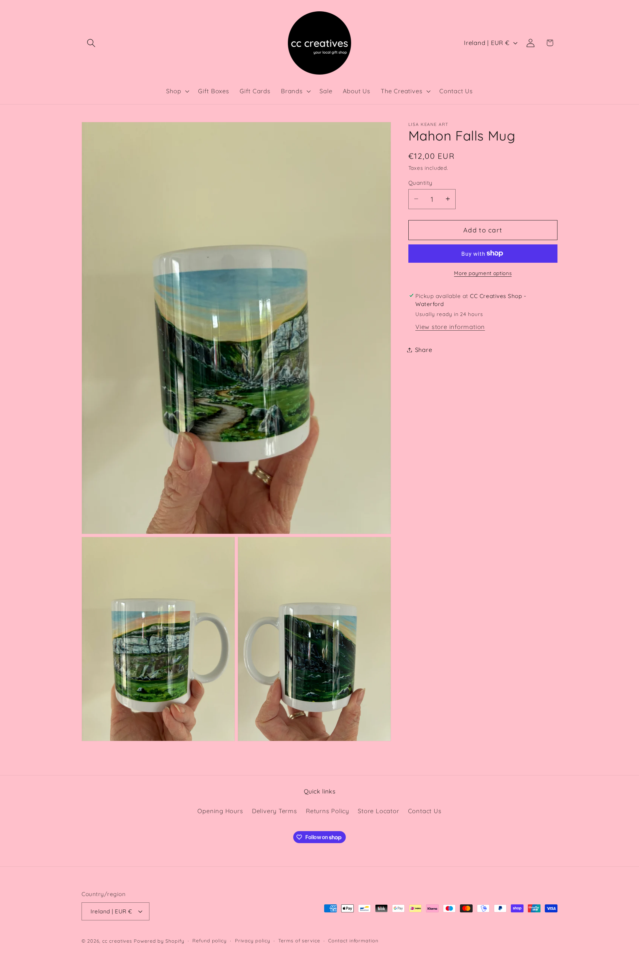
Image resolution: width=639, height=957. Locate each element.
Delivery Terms (274, 811)
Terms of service (299, 941)
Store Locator (378, 811)
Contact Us (425, 811)
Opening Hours (220, 811)
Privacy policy (252, 941)
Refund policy (209, 941)
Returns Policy (327, 811)
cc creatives (117, 941)
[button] (91, 42)
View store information (450, 326)
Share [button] (423, 350)
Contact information (353, 941)
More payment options (483, 272)
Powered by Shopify (159, 941)
